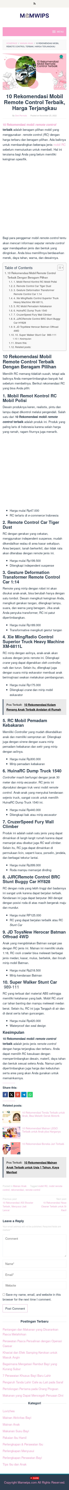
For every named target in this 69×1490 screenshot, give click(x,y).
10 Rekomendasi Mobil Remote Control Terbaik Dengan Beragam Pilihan (31, 275)
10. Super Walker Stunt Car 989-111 (35, 335)
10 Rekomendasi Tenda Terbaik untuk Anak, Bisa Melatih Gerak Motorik (43, 1114)
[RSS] (34, 4)
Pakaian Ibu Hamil (15, 1437)
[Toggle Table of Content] (59, 268)
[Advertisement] (34, 1484)
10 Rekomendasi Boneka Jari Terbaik (43, 1144)
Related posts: (23, 347)
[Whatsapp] (30, 1094)
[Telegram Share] (24, 1094)
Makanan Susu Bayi (16, 1431)
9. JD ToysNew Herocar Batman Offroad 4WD (36, 328)
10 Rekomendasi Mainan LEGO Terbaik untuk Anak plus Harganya (41, 1129)
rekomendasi (17, 1189)
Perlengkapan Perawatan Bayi (22, 1457)
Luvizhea (9, 1411)
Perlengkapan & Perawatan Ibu (23, 1444)
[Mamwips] (34, 15)
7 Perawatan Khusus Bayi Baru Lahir (27, 1375)
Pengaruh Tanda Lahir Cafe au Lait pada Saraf (33, 1382)
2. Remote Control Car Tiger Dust (32, 286)
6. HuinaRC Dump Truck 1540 (30, 310)
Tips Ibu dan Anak (15, 1464)
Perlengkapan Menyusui (18, 1450)
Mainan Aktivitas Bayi (17, 1417)
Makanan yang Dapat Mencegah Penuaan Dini (33, 1395)
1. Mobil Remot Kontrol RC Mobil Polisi (35, 281)
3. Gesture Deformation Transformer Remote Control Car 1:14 (34, 292)
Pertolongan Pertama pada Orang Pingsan (30, 1388)
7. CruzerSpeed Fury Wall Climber (33, 314)
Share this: (21, 343)
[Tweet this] (11, 1094)
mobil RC (59, 144)
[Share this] (5, 1094)
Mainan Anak (20, 1186)
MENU (60, 31)
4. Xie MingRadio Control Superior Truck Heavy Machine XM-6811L (36, 300)
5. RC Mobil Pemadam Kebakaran (33, 306)
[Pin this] (17, 1094)
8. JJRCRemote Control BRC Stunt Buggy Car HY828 (37, 320)
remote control (32, 1189)
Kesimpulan (25, 338)
